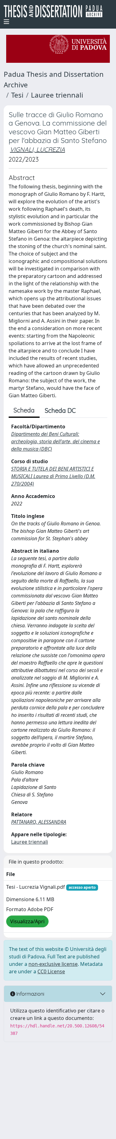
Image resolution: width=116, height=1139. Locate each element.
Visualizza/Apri (27, 921)
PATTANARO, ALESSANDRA (38, 822)
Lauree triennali (57, 95)
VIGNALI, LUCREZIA (37, 149)
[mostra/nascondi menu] (6, 22)
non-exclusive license (53, 964)
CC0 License (51, 971)
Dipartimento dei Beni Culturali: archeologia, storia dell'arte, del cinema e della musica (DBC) (55, 441)
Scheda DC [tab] (60, 410)
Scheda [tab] (24, 410)
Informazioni (29, 994)
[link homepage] (55, 11)
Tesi (17, 95)
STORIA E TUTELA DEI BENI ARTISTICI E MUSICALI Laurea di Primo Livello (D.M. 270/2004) (53, 476)
